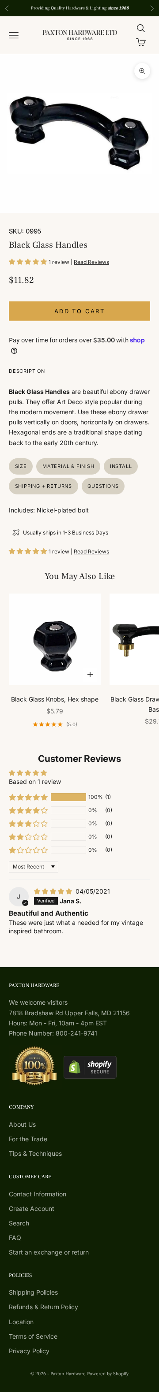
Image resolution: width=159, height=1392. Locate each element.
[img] (54, 891)
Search (19, 1223)
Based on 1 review (35, 781)
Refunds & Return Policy (43, 1306)
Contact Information (37, 1194)
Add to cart (79, 311)
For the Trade (28, 1139)
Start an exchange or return (49, 1252)
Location (21, 1321)
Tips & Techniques (35, 1153)
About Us (22, 1124)
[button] (29, 261)
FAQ (15, 1237)
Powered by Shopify (108, 1373)
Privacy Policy (29, 1351)
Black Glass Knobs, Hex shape (54, 699)
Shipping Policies (33, 1292)
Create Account (31, 1208)
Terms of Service (33, 1336)
